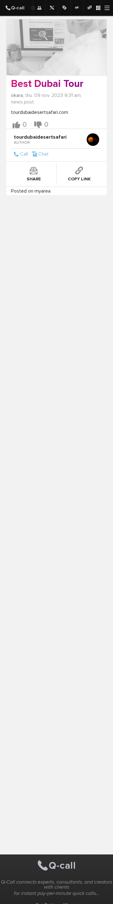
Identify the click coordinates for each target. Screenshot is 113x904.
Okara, (17, 95)
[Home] (16, 8)
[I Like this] (16, 125)
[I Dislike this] (38, 125)
